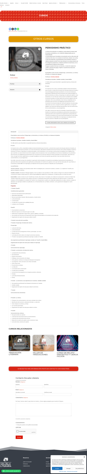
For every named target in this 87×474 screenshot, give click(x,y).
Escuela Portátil (24, 3)
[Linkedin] (15, 29)
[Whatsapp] (18, 29)
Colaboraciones (26, 466)
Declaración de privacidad (72, 471)
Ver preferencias (80, 468)
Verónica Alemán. (14, 77)
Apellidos (46, 384)
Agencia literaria (49, 466)
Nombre (18, 384)
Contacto (7, 5)
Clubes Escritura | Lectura (35, 3)
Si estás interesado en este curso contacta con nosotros (60, 122)
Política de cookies (62, 471)
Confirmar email (48, 392)
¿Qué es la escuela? (27, 461)
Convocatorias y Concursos (74, 3)
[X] (12, 29)
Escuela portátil (49, 463)
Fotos (83, 3)
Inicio (10, 31)
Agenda (12, 3)
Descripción (13, 131)
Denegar (68, 468)
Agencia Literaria (52, 3)
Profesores (25, 463)
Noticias (2, 5)
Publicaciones (62, 3)
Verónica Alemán (55, 76)
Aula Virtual (44, 3)
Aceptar (57, 468)
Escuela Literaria (3, 3)
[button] (84, 457)
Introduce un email (20, 392)
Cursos (16, 3)
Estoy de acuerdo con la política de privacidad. (27, 424)
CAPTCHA (18, 427)
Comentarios (22, 397)
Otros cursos (14, 31)
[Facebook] (10, 29)
